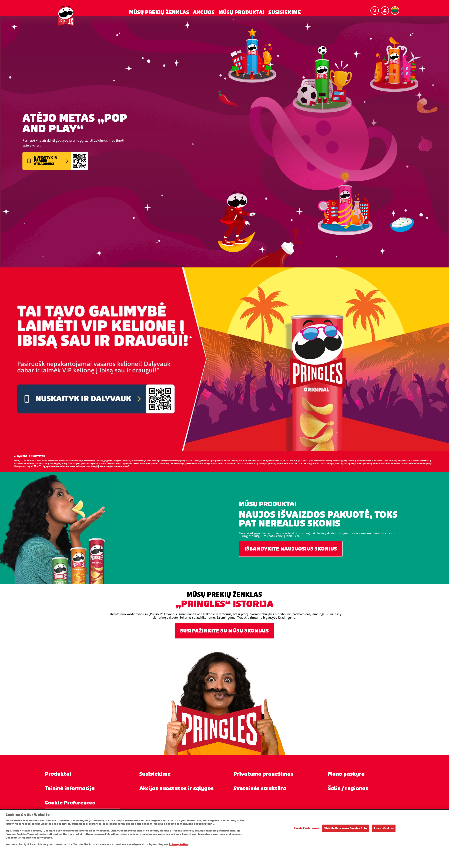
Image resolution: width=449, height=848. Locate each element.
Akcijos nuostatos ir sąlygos (176, 788)
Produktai (58, 774)
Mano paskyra (346, 774)
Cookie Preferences (306, 828)
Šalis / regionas (348, 788)
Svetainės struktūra (259, 788)
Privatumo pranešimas (263, 774)
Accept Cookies (384, 828)
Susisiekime (155, 774)
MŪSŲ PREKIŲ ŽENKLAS (159, 12)
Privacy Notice (178, 844)
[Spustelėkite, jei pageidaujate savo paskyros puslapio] (385, 10)
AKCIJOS (204, 12)
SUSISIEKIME (284, 12)
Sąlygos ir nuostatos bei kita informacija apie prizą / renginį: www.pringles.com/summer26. (86, 466)
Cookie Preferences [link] (70, 803)
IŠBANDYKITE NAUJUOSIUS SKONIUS (290, 549)
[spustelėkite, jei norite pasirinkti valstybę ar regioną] (395, 10)
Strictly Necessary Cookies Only (345, 828)
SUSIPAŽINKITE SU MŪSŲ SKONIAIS (224, 631)
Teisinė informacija (70, 788)
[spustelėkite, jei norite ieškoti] (374, 10)
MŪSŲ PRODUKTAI (241, 12)
